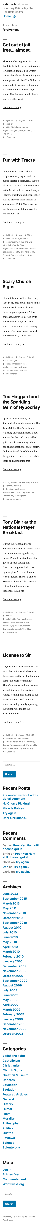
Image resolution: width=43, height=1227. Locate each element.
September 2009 (15, 980)
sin (33, 130)
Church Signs (11, 360)
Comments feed (14, 1179)
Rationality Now (13, 4)
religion (6, 748)
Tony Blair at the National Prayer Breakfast (19, 527)
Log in (7, 1169)
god (16, 130)
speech (18, 629)
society (30, 748)
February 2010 (13, 956)
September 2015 (15, 898)
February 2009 (13, 1014)
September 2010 (15, 922)
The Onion (7, 134)
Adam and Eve (25, 242)
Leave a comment (13, 499)
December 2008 (14, 1024)
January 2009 (13, 1019)
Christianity (16, 127)
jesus (21, 130)
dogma (25, 127)
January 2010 (12, 961)
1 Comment (10, 137)
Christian (9, 489)
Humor (7, 1109)
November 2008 (14, 1029)
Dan (5, 867)
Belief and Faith (12, 238)
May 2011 (9, 908)
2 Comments (11, 374)
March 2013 (11, 903)
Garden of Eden (21, 248)
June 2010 (10, 937)
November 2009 (14, 971)
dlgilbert (9, 120)
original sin (26, 252)
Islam (6, 1114)
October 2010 (13, 918)
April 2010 (10, 947)
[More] (14, 16)
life (27, 745)
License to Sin (17, 655)
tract (30, 255)
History (8, 1104)
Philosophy (11, 1123)
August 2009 (12, 985)
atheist (8, 742)
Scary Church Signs (17, 284)
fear (24, 364)
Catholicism (11, 1060)
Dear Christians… (15, 818)
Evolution (9, 1089)
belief (7, 364)
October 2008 (13, 1033)
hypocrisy (20, 492)
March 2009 (11, 1009)
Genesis (32, 248)
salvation (23, 255)
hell (20, 367)
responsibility (16, 748)
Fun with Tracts (19, 160)
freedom (6, 622)
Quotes (8, 1133)
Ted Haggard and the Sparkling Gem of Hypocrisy (21, 402)
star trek (24, 370)
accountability (11, 242)
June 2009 (10, 995)
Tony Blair (26, 629)
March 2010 (11, 951)
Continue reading (14, 107)
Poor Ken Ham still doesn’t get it (21, 847)
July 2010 (10, 932)
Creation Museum (15, 1075)
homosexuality (9, 492)
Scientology (11, 1147)
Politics (8, 616)
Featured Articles (13, 738)
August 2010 (12, 927)
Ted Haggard (20, 496)
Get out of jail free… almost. (17, 47)
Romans (14, 255)
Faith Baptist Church (17, 245)
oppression (17, 626)
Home (7, 16)
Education (10, 1085)
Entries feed (11, 1174)
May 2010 (10, 942)
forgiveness (8, 130)
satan (16, 370)
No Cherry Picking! (16, 803)
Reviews (17, 486)
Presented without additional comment (20, 796)
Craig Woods (11, 482)
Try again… (11, 813)
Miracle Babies (13, 808)
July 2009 (10, 990)
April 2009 (10, 1005)
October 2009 (13, 976)
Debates (9, 1080)
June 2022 (10, 893)
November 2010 (14, 913)
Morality (9, 124)
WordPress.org (13, 1184)
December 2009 (14, 966)
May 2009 (10, 1000)
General (8, 486)
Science (8, 1142)
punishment (8, 370)
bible (7, 127)
